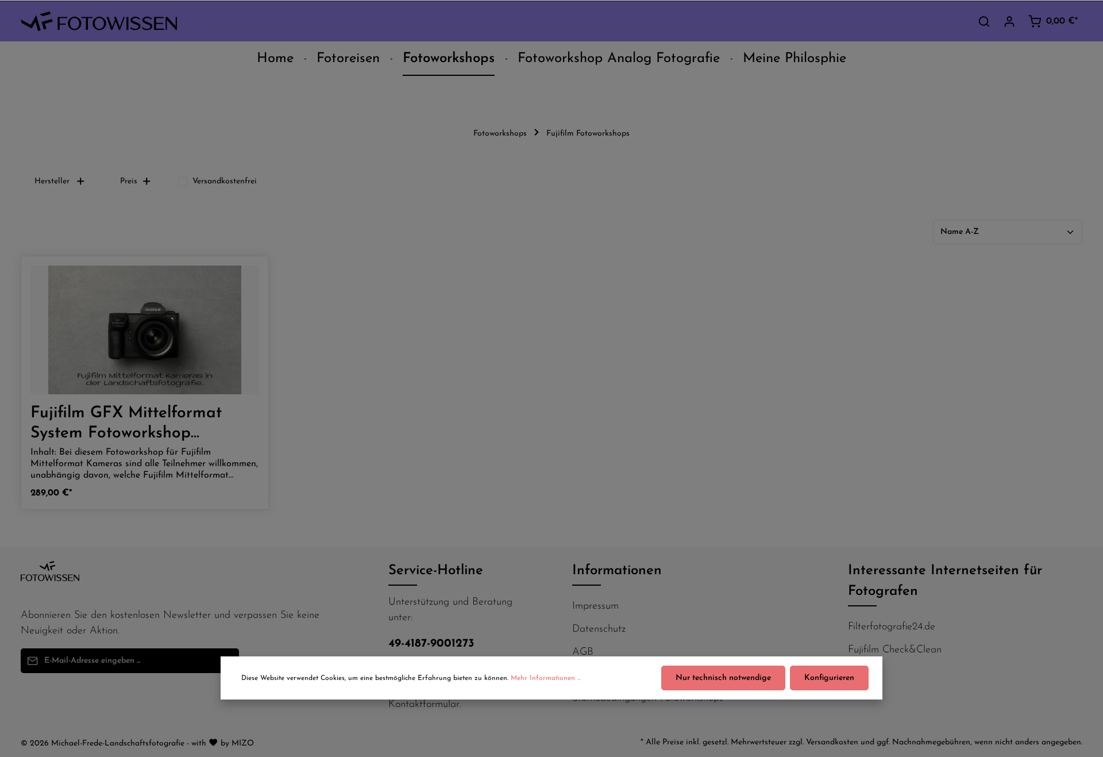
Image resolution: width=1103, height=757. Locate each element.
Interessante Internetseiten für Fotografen (945, 581)
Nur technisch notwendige (723, 678)
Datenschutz (599, 629)
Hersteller (52, 181)
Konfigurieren (829, 678)
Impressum (595, 606)
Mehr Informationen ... (546, 678)
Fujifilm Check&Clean (895, 650)
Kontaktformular (424, 705)
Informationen (617, 571)
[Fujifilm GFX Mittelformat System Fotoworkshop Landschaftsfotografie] (144, 330)
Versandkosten (832, 742)
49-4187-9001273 (431, 644)
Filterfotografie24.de (891, 627)
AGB (582, 652)
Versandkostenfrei (224, 181)
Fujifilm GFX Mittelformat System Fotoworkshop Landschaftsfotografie (126, 424)
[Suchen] (984, 21)
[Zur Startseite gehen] (99, 21)
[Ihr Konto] (1009, 21)
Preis (128, 181)
